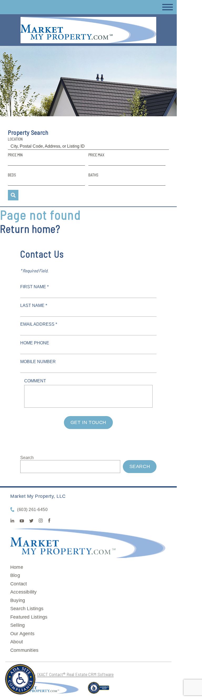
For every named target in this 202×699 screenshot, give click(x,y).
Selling (17, 625)
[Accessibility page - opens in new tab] (98, 690)
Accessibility (23, 592)
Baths (93, 174)
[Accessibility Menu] (20, 679)
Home (16, 567)
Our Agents (22, 633)
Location (15, 139)
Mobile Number (38, 361)
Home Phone (34, 343)
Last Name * (33, 305)
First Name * (34, 287)
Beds (12, 174)
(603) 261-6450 (32, 509)
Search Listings (26, 608)
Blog (15, 575)
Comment (35, 381)
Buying (17, 600)
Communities (24, 650)
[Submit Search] (13, 195)
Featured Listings (28, 617)
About (16, 641)
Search (27, 457)
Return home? (30, 228)
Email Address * (38, 324)
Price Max (96, 154)
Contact (18, 583)
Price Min (15, 154)
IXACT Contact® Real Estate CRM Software (75, 674)
